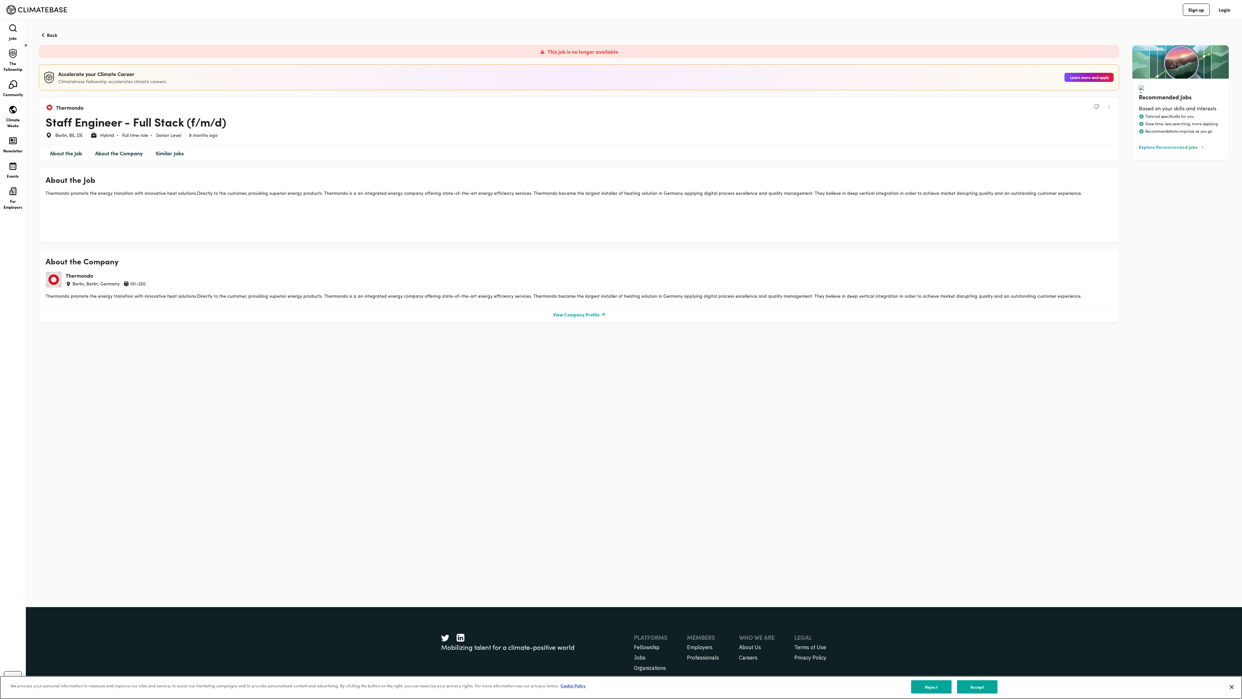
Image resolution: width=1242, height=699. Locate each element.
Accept (977, 687)
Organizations (650, 668)
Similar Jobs (170, 153)
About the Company (119, 153)
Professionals (703, 657)
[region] (621, 687)
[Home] (36, 10)
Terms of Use (810, 647)
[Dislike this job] (1096, 106)
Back (52, 35)
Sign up (1196, 9)
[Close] (1232, 687)
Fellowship (646, 647)
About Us (750, 647)
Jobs (640, 657)
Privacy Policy (810, 657)
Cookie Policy (573, 685)
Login (1224, 9)
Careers (748, 657)
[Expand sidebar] (26, 45)
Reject (931, 687)
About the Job (66, 153)
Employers (700, 647)
